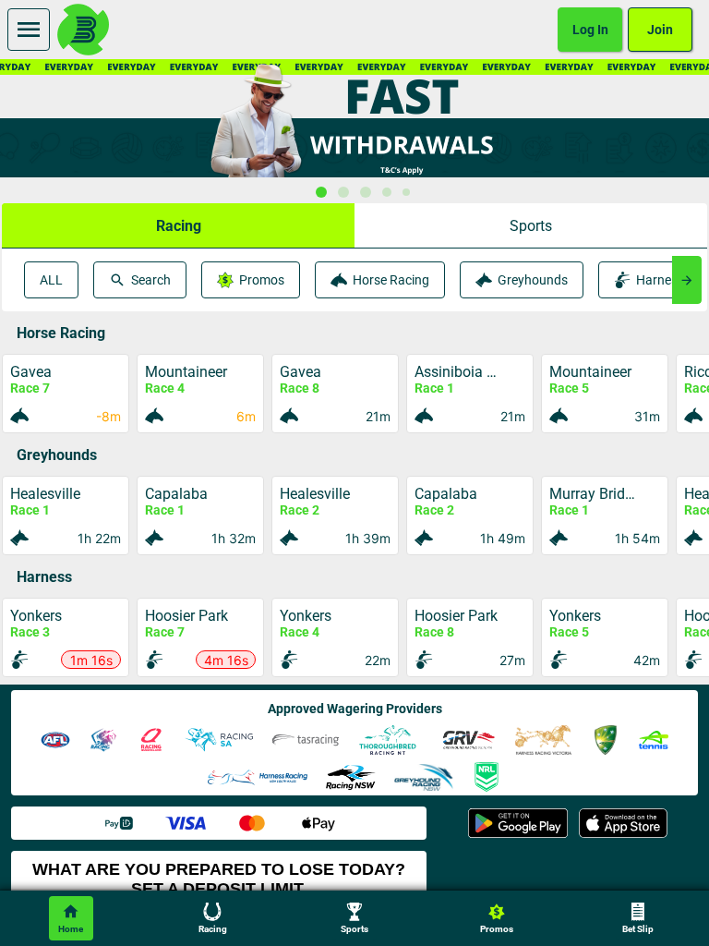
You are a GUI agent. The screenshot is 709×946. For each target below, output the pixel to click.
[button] (178, 225)
